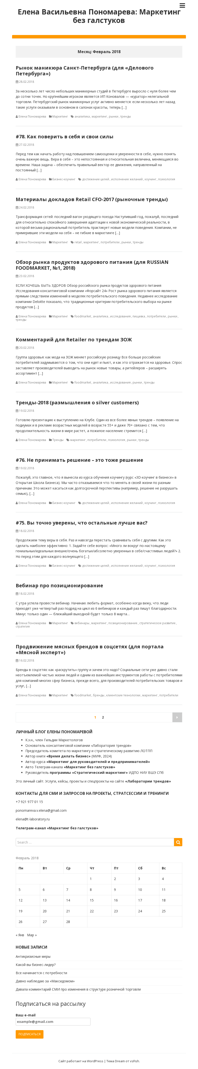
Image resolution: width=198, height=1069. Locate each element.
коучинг (150, 179)
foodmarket (83, 316)
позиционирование (122, 623)
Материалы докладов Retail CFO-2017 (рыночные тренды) (92, 199)
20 (45, 911)
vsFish (134, 1061)
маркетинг (99, 116)
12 (20, 900)
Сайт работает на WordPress (80, 1061)
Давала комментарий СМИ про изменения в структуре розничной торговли (78, 989)
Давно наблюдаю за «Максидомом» (45, 981)
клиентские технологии (123, 695)
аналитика (82, 116)
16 (116, 900)
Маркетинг (60, 116)
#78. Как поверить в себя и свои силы (64, 136)
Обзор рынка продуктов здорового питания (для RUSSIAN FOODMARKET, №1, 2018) (92, 265)
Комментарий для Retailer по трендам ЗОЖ (74, 339)
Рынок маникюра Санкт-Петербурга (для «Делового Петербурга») (85, 70)
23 (116, 911)
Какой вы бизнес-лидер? (36, 964)
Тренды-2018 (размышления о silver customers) (77, 402)
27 (45, 921)
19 (20, 911)
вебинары (82, 623)
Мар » (32, 935)
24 (140, 911)
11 (164, 889)
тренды (125, 116)
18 (164, 900)
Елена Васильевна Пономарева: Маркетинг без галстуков (99, 15)
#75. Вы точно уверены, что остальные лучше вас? (82, 522)
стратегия (23, 626)
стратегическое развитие (157, 623)
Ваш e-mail (25, 1015)
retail (78, 242)
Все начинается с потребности (41, 973)
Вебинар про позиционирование (59, 585)
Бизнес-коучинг (63, 179)
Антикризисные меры (33, 956)
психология (166, 179)
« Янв (20, 935)
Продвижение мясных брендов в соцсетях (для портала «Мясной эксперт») (90, 649)
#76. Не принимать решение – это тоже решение (79, 460)
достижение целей (95, 179)
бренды (98, 695)
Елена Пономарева (32, 116)
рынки (113, 116)
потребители (110, 242)
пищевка (139, 316)
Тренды (58, 440)
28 (68, 921)
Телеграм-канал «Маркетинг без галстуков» (57, 828)
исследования (120, 316)
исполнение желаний (127, 179)
